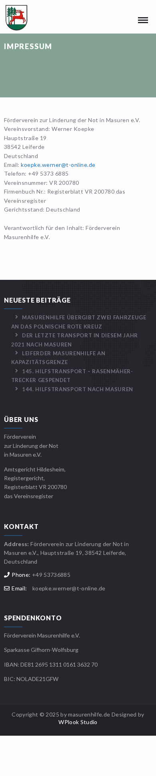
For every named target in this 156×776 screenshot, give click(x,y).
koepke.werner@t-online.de (58, 164)
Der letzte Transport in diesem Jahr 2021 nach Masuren (74, 339)
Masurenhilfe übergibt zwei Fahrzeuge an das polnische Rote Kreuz (78, 321)
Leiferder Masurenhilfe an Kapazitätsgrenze (58, 357)
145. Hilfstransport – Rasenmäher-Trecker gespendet (72, 375)
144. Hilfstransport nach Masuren (77, 389)
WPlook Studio (78, 722)
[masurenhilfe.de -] (28, 18)
